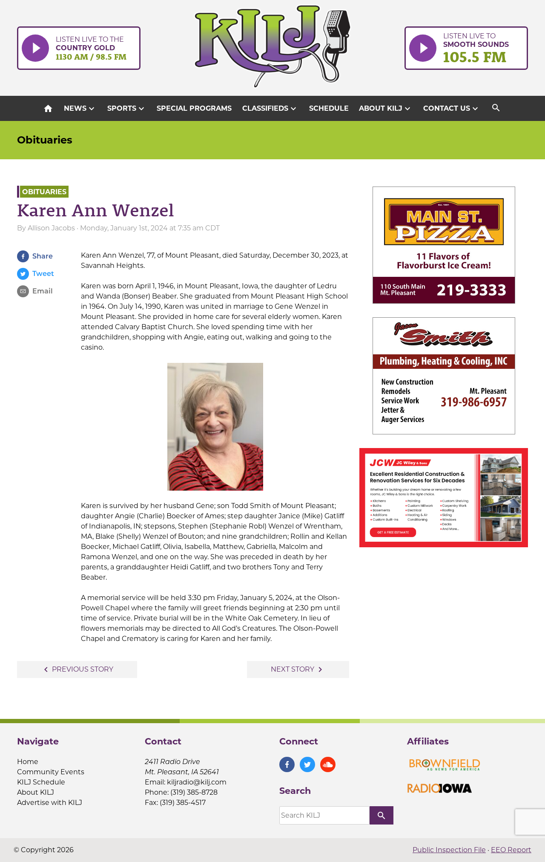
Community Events (50, 772)
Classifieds (270, 108)
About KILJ (386, 108)
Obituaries (44, 140)
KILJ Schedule (41, 782)
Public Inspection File (449, 850)
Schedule (329, 108)
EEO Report (511, 850)
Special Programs (194, 108)
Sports (126, 108)
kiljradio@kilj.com (197, 782)
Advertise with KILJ (49, 803)
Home (27, 762)
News (80, 108)
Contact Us (451, 108)
